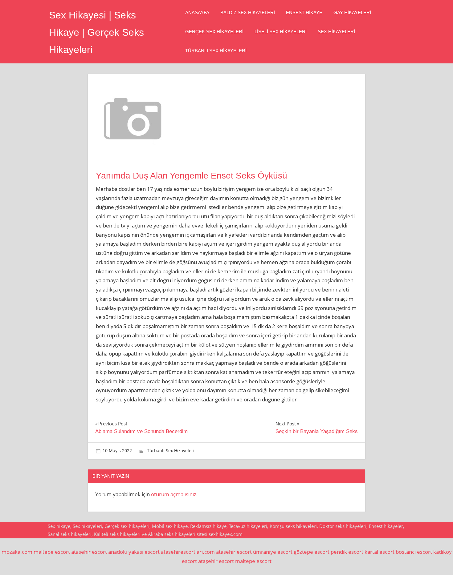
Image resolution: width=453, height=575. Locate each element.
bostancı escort (414, 551)
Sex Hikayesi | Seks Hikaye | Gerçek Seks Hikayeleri (96, 32)
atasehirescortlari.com (188, 551)
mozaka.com (17, 551)
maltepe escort (52, 551)
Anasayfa (197, 12)
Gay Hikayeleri (352, 12)
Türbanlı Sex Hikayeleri (216, 50)
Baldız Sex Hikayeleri (247, 12)
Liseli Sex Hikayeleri (281, 31)
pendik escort (347, 551)
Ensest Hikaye (304, 12)
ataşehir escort (89, 551)
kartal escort (379, 551)
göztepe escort (311, 551)
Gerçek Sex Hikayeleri (214, 31)
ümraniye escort (272, 551)
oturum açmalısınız (173, 494)
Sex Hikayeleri (336, 31)
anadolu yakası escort (134, 551)
